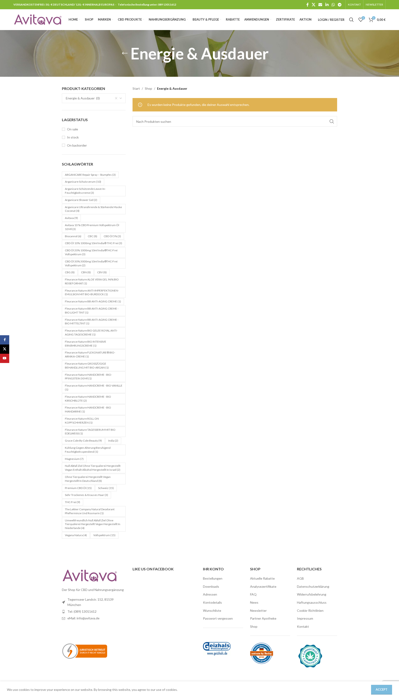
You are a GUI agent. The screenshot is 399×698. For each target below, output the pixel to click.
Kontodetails (212, 602)
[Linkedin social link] (327, 4)
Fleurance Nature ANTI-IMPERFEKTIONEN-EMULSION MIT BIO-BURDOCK (92, 292)
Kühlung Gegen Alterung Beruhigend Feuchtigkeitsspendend (88, 449)
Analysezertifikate (263, 586)
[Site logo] (37, 19)
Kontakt (303, 626)
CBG (70, 272)
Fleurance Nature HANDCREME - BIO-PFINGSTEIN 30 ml (88, 376)
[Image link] (89, 575)
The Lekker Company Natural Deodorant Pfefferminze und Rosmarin (90, 511)
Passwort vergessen (218, 618)
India (113, 440)
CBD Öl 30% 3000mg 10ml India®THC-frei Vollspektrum (91, 263)
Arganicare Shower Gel (81, 200)
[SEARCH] (331, 121)
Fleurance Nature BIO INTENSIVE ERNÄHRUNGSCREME (85, 343)
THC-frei (72, 502)
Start (136, 88)
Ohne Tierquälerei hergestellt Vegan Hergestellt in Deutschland (88, 479)
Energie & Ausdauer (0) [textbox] (83, 98)
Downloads (211, 586)
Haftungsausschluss (311, 602)
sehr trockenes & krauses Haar (86, 495)
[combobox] (94, 98)
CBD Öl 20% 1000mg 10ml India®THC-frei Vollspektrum (91, 252)
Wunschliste (212, 610)
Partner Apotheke (263, 618)
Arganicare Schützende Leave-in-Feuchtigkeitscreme (85, 190)
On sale (72, 129)
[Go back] (124, 53)
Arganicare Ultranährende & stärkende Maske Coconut (93, 209)
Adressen (210, 594)
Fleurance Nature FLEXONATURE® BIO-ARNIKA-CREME (90, 354)
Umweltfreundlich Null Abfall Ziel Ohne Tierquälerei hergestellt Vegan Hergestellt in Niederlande (92, 524)
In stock (73, 137)
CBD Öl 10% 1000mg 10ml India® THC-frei (93, 243)
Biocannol (73, 236)
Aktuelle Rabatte (262, 578)
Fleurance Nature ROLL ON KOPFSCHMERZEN (82, 420)
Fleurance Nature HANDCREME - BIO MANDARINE (88, 409)
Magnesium (74, 459)
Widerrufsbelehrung (311, 594)
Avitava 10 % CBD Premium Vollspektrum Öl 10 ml (92, 227)
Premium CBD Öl (78, 488)
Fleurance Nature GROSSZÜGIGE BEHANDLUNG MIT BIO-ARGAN (87, 365)
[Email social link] (320, 4)
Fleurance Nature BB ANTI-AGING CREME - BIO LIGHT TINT (91, 310)
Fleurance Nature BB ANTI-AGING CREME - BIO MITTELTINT (91, 321)
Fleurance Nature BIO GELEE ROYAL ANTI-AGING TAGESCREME (91, 332)
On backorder (77, 145)
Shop (148, 88)
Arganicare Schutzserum (83, 181)
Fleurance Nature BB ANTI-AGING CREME (93, 301)
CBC (92, 236)
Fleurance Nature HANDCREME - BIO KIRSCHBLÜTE (88, 398)
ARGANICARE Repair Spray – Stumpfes (90, 174)
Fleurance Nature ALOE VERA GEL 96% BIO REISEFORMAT (92, 281)
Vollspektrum (104, 535)
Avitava (71, 218)
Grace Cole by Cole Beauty (83, 440)
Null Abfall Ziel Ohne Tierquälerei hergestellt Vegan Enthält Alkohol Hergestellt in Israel (93, 467)
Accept (381, 689)
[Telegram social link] (339, 4)
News (254, 602)
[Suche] (351, 19)
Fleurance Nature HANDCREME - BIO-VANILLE (93, 387)
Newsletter (258, 610)
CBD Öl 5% (112, 236)
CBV (102, 272)
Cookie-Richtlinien (310, 610)
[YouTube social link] (4, 358)
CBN (86, 272)
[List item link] (94, 611)
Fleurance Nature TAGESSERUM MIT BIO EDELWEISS (90, 431)
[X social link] (313, 4)
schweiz (106, 488)
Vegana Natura (76, 535)
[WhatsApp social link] (333, 4)
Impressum (305, 618)
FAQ (253, 594)
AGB (300, 578)
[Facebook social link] (307, 4)
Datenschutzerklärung (313, 586)
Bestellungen (212, 578)
